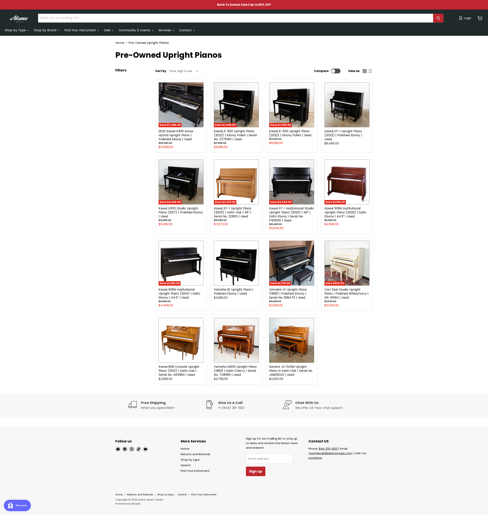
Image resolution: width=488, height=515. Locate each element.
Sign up (255, 471)
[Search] (438, 18)
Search (186, 465)
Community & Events (135, 30)
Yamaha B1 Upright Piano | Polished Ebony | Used (233, 291)
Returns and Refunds (195, 454)
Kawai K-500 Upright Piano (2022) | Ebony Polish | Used (290, 133)
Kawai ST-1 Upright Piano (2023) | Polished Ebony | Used (343, 135)
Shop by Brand (45, 30)
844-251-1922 (328, 449)
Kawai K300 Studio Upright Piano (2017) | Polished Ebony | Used (181, 212)
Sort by (160, 71)
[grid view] (364, 71)
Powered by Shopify (127, 503)
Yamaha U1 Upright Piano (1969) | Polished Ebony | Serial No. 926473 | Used (288, 293)
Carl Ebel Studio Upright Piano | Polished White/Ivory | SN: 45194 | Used (346, 293)
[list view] (370, 71)
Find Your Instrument (80, 30)
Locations (315, 458)
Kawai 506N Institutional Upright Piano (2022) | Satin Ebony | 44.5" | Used (345, 212)
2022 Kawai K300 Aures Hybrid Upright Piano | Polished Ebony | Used (176, 135)
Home (119, 43)
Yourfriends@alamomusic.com (330, 453)
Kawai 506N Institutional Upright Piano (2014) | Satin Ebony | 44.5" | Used (179, 293)
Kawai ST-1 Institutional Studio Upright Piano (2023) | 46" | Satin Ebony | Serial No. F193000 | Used (291, 214)
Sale (107, 30)
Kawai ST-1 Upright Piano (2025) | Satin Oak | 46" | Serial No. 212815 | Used (232, 212)
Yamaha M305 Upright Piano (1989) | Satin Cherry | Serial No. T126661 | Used (235, 370)
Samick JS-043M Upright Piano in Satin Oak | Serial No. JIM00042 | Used (291, 370)
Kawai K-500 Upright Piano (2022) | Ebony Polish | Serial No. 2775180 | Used (235, 135)
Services (165, 30)
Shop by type (190, 460)
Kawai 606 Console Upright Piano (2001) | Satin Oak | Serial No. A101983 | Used (179, 370)
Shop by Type (16, 30)
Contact (186, 30)
